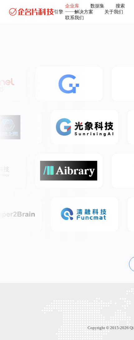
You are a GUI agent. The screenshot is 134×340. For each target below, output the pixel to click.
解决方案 (83, 11)
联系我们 (74, 17)
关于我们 (113, 11)
